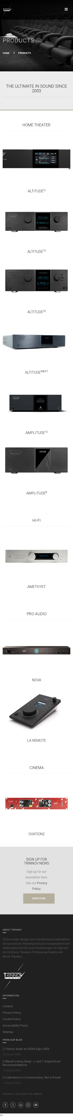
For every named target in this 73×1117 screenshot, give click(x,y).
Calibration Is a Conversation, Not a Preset (33, 1077)
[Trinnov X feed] (13, 1105)
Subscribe (39, 898)
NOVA (36, 680)
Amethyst (36, 587)
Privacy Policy (12, 1012)
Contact (8, 1006)
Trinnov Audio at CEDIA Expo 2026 (27, 1049)
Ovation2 (37, 834)
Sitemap (8, 1032)
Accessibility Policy (15, 1025)
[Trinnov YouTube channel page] (35, 1105)
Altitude (37, 191)
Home (6, 53)
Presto (37, 1094)
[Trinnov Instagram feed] (28, 1105)
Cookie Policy (12, 1019)
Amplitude (37, 433)
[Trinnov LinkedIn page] (20, 1105)
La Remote (36, 740)
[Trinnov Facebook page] (5, 1105)
